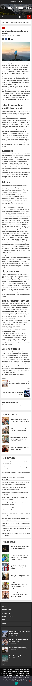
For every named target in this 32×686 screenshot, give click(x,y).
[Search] (24, 16)
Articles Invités (6, 613)
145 (5, 664)
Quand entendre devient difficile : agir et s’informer (5, 448)
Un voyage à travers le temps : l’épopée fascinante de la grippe (5, 421)
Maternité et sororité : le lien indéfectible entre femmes (5, 430)
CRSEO (3, 620)
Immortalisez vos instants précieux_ (18, 648)
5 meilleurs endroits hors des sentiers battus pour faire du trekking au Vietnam (5, 558)
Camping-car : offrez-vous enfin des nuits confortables (5, 576)
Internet (11, 675)
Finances (3, 673)
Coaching (9, 672)
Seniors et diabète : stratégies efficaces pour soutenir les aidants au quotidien (5, 439)
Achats (4, 670)
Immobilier (22, 673)
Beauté (21, 670)
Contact (4, 623)
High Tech (16, 673)
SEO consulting (29, 17)
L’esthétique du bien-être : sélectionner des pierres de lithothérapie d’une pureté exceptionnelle (5, 586)
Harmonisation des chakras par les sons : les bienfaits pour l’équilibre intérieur (5, 595)
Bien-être (26, 670)
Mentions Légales (6, 609)
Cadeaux (4, 672)
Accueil (4, 606)
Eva (3, 35)
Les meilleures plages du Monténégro (18, 656)
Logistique (27, 675)
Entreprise (26, 672)
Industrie (28, 673)
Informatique (5, 675)
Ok (16, 683)
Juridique (16, 675)
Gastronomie (9, 673)
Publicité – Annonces (7, 616)
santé (3, 28)
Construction (15, 672)
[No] (30, 681)
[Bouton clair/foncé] (20, 17)
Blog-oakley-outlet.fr (16, 7)
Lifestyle (21, 675)
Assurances (16, 670)
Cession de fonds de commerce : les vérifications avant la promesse (5, 548)
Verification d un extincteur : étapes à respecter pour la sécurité (5, 567)
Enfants (21, 672)
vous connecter (13, 405)
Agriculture (9, 670)
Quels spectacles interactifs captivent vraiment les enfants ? (18, 640)
